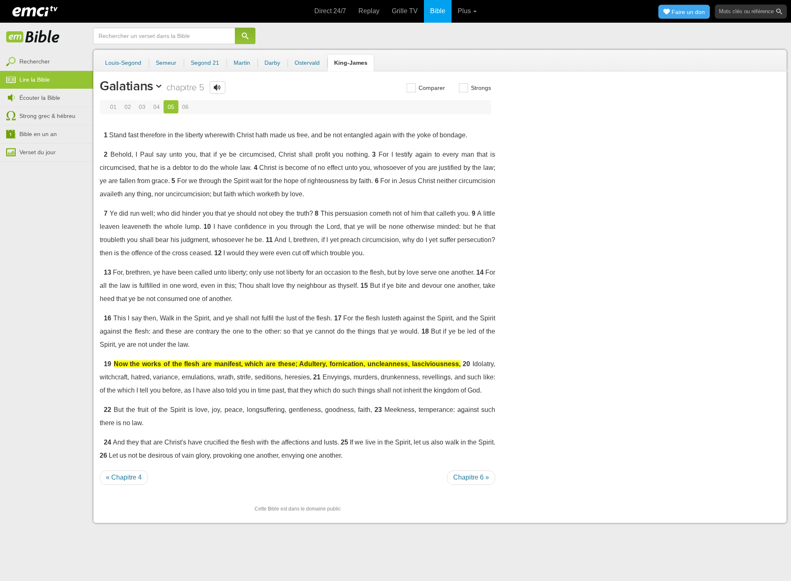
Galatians (126, 85)
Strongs (480, 88)
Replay (368, 10)
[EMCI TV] (35, 10)
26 (103, 455)
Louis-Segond (123, 62)
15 (364, 285)
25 (344, 442)
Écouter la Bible (39, 97)
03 (142, 106)
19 (107, 363)
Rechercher (34, 61)
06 (185, 106)
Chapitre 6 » (471, 477)
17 (338, 318)
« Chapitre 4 (124, 477)
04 (156, 106)
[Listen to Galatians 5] (217, 87)
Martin (242, 62)
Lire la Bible (34, 79)
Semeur (166, 62)
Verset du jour (37, 152)
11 (269, 239)
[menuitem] (46, 62)
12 (218, 252)
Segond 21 (205, 62)
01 (113, 106)
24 (107, 442)
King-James (350, 62)
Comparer (431, 88)
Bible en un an (38, 134)
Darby (272, 62)
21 (317, 377)
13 (107, 272)
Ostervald (307, 62)
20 (466, 363)
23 (378, 409)
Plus (465, 10)
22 (107, 409)
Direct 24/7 (330, 10)
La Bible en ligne (33, 37)
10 (207, 226)
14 (480, 272)
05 (171, 106)
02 (127, 106)
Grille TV (405, 10)
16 (107, 318)
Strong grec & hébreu (47, 116)
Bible (437, 10)
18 (425, 331)
